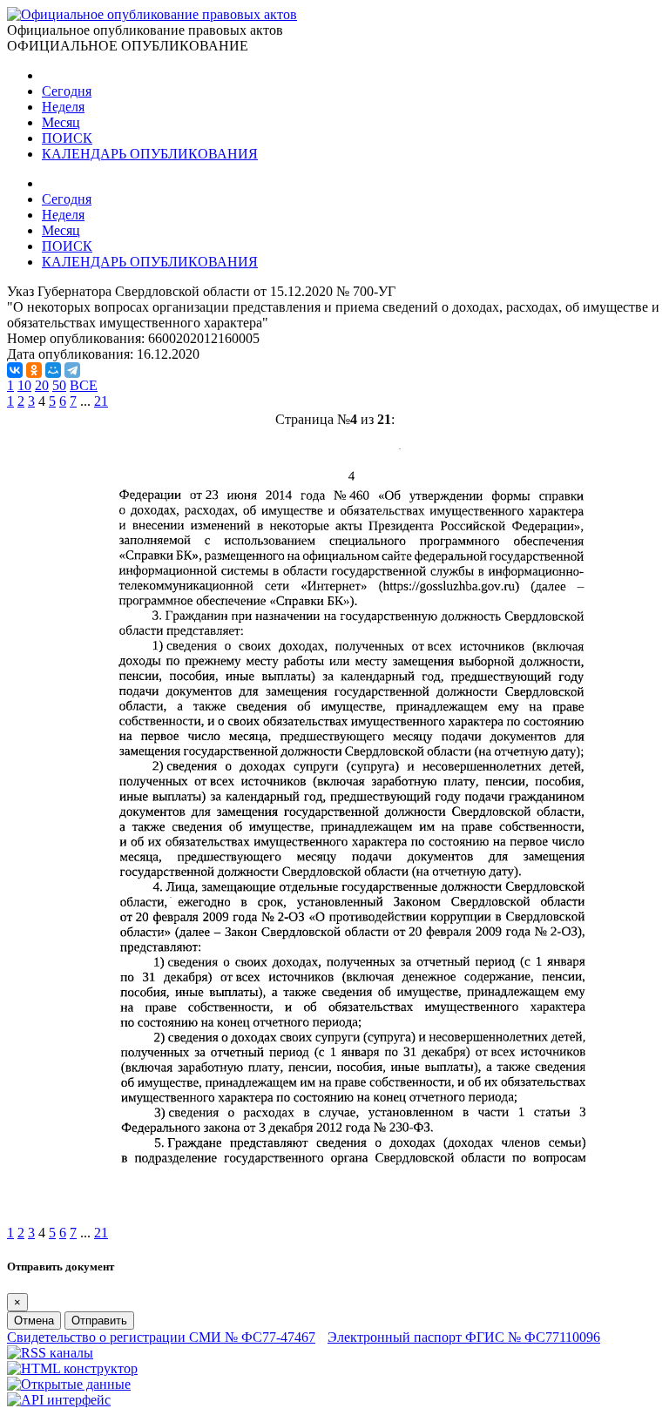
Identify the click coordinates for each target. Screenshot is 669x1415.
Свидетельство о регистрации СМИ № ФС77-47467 (161, 1337)
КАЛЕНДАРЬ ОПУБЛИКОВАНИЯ (150, 153)
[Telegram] (72, 370)
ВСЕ (84, 385)
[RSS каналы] (50, 1352)
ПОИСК (67, 138)
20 (42, 385)
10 (24, 385)
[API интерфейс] (59, 1399)
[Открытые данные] (69, 1384)
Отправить (99, 1320)
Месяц (61, 122)
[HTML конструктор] (72, 1368)
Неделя (63, 106)
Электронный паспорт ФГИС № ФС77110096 (464, 1337)
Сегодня (66, 91)
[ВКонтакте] (15, 370)
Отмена (34, 1320)
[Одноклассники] (34, 370)
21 (101, 401)
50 (59, 385)
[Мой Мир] (53, 370)
